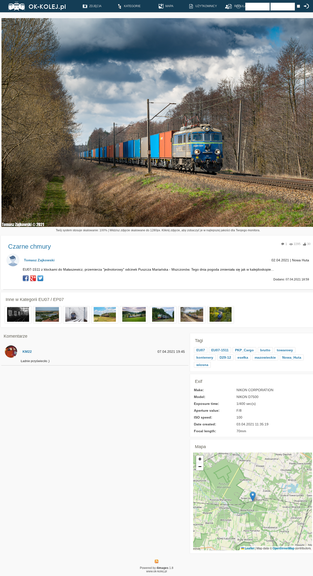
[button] (253, 496)
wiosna (202, 365)
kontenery (204, 357)
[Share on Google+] (33, 278)
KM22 (27, 352)
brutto (265, 350)
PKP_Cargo (244, 350)
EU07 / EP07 (51, 299)
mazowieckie (265, 357)
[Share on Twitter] (40, 278)
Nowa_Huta (291, 357)
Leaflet (249, 548)
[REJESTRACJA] (227, 6)
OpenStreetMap (283, 548)
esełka (242, 357)
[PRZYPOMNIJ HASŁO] (238, 6)
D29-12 (225, 357)
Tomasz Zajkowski (39, 260)
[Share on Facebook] (26, 278)
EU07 (200, 350)
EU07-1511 (220, 350)
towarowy (285, 350)
